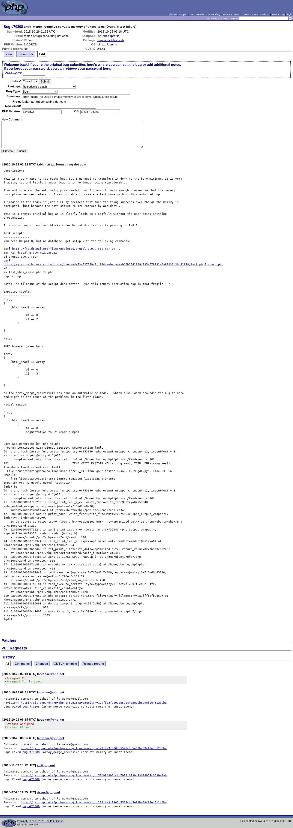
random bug (278, 14)
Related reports (93, 663)
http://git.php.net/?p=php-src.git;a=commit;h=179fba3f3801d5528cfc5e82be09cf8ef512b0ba (94, 702)
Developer (25, 54)
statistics (265, 14)
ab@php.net (46, 765)
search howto (251, 14)
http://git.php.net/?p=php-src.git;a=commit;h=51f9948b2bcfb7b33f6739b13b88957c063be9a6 (94, 775)
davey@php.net (48, 792)
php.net (173, 14)
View (9, 54)
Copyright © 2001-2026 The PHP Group (40, 821)
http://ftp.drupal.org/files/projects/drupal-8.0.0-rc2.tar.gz (63, 248)
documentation (197, 14)
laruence (103, 36)
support (183, 14)
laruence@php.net (50, 674)
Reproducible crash (110, 40)
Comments (22, 663)
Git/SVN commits (65, 663)
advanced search (232, 14)
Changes (42, 663)
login (289, 14)
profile (115, 36)
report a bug (214, 14)
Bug (6, 26)
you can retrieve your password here (80, 68)
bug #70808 (31, 706)
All (7, 663)
